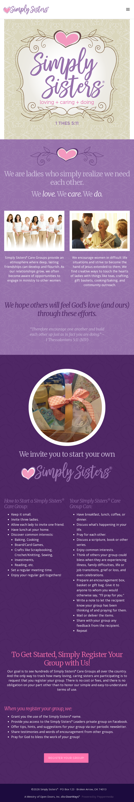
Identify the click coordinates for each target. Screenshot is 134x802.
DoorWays (72, 796)
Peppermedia (105, 796)
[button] (66, 758)
